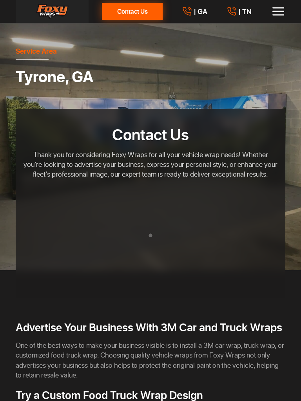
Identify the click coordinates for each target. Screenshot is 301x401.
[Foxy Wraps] (52, 11)
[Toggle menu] (278, 11)
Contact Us (132, 11)
